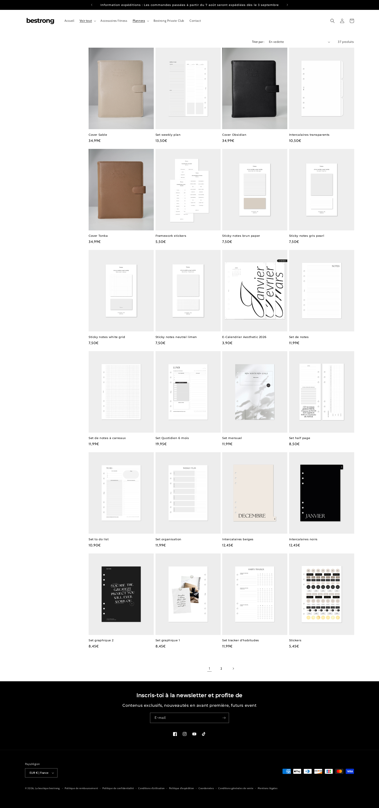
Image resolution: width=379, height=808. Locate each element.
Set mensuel (232, 438)
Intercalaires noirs (303, 539)
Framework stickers (171, 235)
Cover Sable (98, 134)
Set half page (299, 438)
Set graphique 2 (101, 640)
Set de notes (299, 337)
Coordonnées (206, 788)
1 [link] (209, 668)
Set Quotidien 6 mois (172, 438)
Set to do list (99, 539)
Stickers (295, 640)
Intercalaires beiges (238, 539)
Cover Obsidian (234, 134)
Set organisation (169, 539)
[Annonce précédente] (92, 5)
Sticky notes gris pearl (306, 235)
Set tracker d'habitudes (240, 640)
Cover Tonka (98, 235)
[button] (87, 20)
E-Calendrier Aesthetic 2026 (244, 337)
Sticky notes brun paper (241, 235)
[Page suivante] (233, 668)
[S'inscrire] (224, 718)
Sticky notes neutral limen (176, 337)
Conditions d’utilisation (151, 788)
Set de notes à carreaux (107, 438)
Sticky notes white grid (107, 337)
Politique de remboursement (81, 788)
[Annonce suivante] (287, 5)
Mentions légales (267, 788)
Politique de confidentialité (118, 788)
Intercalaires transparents (309, 134)
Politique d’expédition (181, 788)
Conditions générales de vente (235, 788)
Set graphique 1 (168, 640)
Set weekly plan (168, 134)
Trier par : (258, 42)
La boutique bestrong (47, 788)
